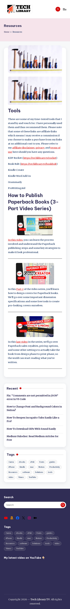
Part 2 (19, 289)
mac (32, 467)
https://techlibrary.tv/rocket (39, 157)
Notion (41, 467)
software (26, 472)
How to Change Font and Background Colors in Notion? (34, 408)
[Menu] (64, 9)
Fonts (41, 462)
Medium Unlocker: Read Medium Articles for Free (32, 438)
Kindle (22, 467)
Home (6, 32)
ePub (32, 462)
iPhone (12, 467)
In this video (15, 239)
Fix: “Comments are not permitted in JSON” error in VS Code (32, 397)
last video (22, 341)
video (11, 477)
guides (52, 462)
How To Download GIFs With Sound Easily (31, 428)
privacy (39, 147)
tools (50, 472)
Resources (13, 472)
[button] (63, 505)
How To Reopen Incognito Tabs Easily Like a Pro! (33, 419)
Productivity (54, 467)
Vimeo (21, 477)
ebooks (22, 462)
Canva (11, 462)
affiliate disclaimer (23, 147)
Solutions (39, 472)
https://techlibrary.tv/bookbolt (38, 163)
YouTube (32, 477)
